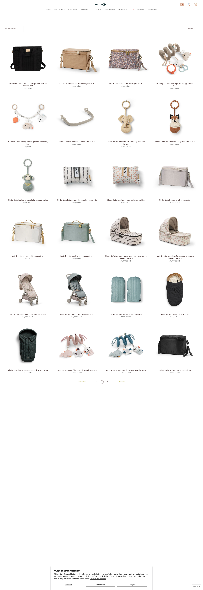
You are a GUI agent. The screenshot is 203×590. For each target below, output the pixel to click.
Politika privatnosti (98, 579)
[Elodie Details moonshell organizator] (175, 175)
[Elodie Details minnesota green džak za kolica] (28, 345)
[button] (59, 9)
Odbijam (132, 584)
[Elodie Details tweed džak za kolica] (175, 289)
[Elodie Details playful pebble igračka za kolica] (28, 175)
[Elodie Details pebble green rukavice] (126, 289)
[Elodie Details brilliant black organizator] (175, 345)
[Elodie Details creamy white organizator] (28, 231)
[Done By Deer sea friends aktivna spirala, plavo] (126, 345)
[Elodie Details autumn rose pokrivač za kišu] (126, 175)
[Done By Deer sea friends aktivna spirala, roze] (77, 345)
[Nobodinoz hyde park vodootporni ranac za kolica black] (28, 58)
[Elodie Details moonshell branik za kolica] (77, 117)
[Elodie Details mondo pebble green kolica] (77, 289)
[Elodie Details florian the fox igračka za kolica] (175, 117)
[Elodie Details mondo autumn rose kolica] (28, 289)
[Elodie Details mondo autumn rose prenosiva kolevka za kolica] (175, 231)
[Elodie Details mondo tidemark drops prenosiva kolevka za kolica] (126, 231)
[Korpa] (196, 4)
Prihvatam (100, 584)
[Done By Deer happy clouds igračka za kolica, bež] (28, 117)
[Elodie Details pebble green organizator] (77, 231)
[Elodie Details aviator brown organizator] (77, 58)
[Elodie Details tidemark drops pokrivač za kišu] (77, 175)
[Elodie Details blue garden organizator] (126, 58)
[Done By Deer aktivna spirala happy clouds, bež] (175, 58)
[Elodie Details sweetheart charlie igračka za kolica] (126, 117)
